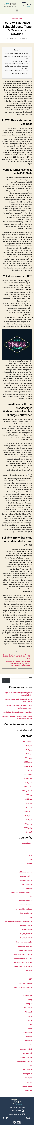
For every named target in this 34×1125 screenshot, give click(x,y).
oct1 (30, 991)
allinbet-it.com (27, 884)
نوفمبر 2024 (28, 828)
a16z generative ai (25, 872)
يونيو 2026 (28, 749)
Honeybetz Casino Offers (23, 958)
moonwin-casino (26, 975)
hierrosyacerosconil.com (23, 954)
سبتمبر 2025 (28, 787)
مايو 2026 (29, 754)
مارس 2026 (28, 762)
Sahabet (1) (28, 1041)
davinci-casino (27, 929)
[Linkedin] (7, 1118)
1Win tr (29, 864)
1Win (30, 859)
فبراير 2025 (28, 815)
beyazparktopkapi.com (24, 909)
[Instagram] (3, 1118)
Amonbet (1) (27, 888)
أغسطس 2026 (27, 741)
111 (31, 851)
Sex (31, 1045)
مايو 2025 (29, 803)
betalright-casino (26, 905)
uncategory (28, 1078)
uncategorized (27, 1074)
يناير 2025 (29, 820)
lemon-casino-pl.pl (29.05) (23, 967)
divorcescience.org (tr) (24, 942)
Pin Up (29, 999)
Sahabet (29, 1037)
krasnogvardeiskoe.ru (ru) (23, 962)
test (31, 1065)
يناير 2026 (29, 770)
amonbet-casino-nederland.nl (21, 892)
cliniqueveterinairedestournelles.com (18, 921)
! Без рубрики (27, 843)
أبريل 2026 (28, 758)
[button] (17, 10)
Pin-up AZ (28, 1012)
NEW (30, 979)
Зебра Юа (28, 1090)
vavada (29, 1082)
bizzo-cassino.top (26, 913)
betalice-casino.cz (25, 901)
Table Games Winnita (24, 1061)
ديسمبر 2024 (28, 824)
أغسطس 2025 (27, 791)
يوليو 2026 (28, 745)
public (30, 1028)
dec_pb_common (26, 938)
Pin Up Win (28, 1008)
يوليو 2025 (28, 795)
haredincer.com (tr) (25, 950)
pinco (30, 1020)
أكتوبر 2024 (28, 832)
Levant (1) (28, 971)
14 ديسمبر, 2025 (11, 38)
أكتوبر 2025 (28, 782)
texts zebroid (27, 1069)
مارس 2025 (28, 811)
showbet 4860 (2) (26, 1049)
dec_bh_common (26, 934)
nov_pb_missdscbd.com (23, 987)
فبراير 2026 (28, 766)
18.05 (30, 855)
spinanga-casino (26, 1057)
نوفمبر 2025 (28, 778)
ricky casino (27, 1032)
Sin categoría (17, 18)
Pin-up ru (29, 1016)
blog (30, 917)
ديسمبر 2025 (28, 774)
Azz (31, 897)
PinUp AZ (28, 1024)
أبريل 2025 (28, 807)
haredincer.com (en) (25, 946)
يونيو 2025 (28, 799)
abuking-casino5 (26, 880)
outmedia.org (27, 995)
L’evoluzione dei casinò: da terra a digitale (17, 712)
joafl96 (23, 38)
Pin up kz (29, 1004)
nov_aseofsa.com (25, 983)
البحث (30, 677)
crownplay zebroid (25, 925)
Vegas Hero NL (27, 1086)
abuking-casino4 (26, 876)
